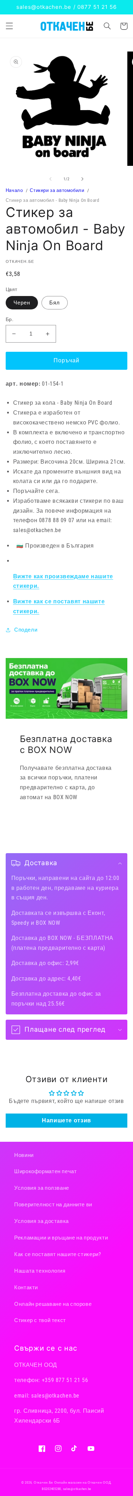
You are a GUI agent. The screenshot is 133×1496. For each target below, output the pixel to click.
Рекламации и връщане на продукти (61, 1238)
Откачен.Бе (43, 1482)
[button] (9, 26)
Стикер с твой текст (40, 1320)
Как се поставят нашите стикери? (57, 1254)
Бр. (9, 319)
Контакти (26, 1287)
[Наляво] (50, 179)
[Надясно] (82, 179)
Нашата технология (40, 1271)
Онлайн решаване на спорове (53, 1304)
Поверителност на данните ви (53, 1204)
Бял (54, 303)
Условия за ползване (41, 1188)
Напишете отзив (66, 1120)
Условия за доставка (41, 1221)
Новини (24, 1155)
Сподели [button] (25, 630)
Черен (21, 303)
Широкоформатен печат (45, 1171)
